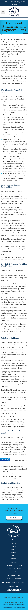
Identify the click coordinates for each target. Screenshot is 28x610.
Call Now (13, 517)
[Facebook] (10, 590)
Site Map (22, 604)
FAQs (13, 546)
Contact (13, 558)
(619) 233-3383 (15, 575)
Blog (13, 555)
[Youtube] (14, 590)
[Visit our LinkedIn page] (18, 590)
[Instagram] (8, 590)
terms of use (15, 604)
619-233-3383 (15, 4)
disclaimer (21, 607)
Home (14, 540)
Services (13, 552)
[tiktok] (20, 590)
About (14, 543)
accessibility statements (11, 607)
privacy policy (7, 604)
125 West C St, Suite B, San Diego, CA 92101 (14, 2)
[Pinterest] (16, 590)
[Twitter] (12, 590)
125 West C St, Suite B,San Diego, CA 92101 (15, 567)
